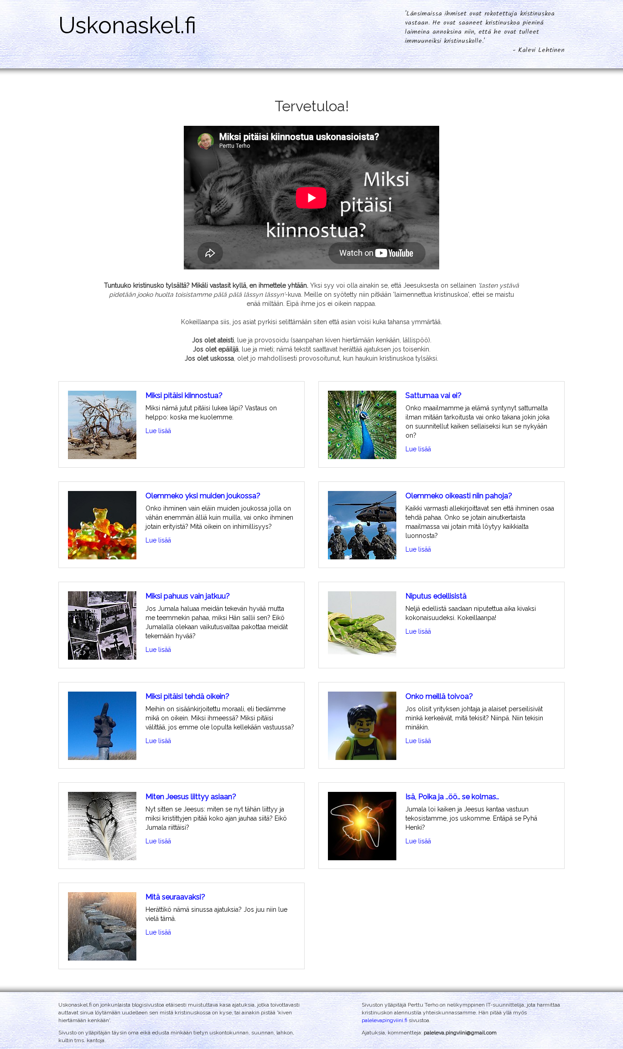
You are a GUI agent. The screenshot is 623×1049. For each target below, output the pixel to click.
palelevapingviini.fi (384, 1020)
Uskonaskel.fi (127, 25)
